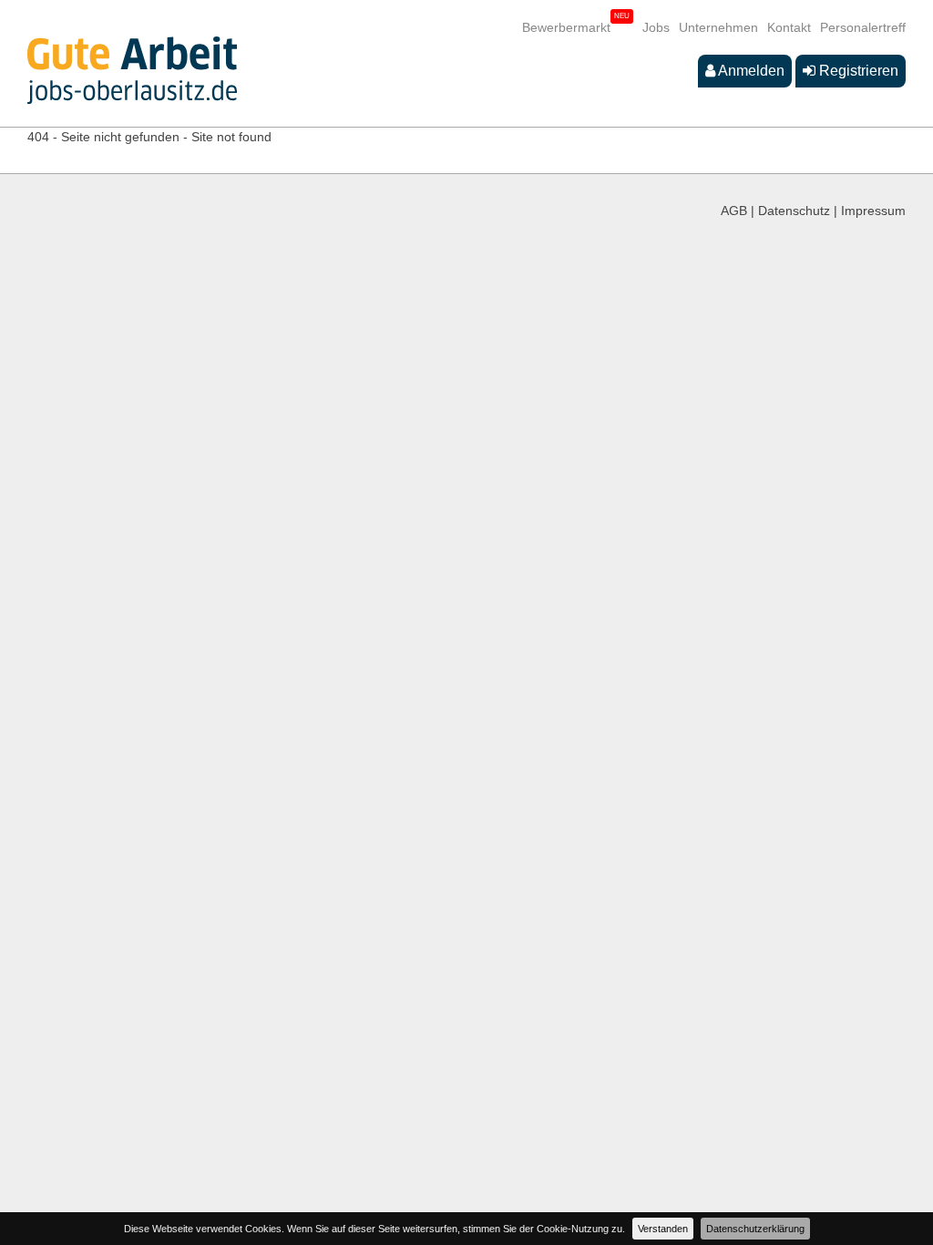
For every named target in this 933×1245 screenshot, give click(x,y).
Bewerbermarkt (566, 27)
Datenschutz (794, 210)
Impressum (873, 210)
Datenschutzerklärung (755, 1228)
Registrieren (856, 70)
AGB (734, 210)
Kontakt (789, 27)
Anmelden (749, 70)
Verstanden (663, 1228)
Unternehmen (718, 27)
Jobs (656, 27)
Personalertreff (863, 27)
